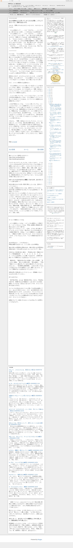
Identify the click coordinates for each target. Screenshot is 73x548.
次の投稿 (12, 149)
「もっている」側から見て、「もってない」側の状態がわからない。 (55, 129)
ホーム (10, 8)
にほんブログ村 (55, 67)
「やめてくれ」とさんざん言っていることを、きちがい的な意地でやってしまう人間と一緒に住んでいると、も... (55, 109)
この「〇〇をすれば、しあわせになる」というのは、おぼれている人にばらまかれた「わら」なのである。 (55, 113)
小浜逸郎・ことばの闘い (51, 197)
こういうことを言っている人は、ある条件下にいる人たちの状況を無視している (55, 146)
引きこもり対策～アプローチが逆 (20, 8)
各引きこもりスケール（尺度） (37, 10)
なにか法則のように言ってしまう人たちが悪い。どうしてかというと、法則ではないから (55, 136)
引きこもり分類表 (49, 10)
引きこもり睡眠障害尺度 (13, 12)
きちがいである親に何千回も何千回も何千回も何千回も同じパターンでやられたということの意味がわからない (55, 155)
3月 (50, 171)
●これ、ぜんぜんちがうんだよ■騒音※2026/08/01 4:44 (24, 383)
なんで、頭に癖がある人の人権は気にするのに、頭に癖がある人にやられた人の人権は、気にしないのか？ (55, 142)
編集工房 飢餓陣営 (50, 202)
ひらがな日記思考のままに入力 (52, 195)
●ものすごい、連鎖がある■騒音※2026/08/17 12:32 (23, 474)
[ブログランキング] (55, 213)
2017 (49, 179)
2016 (49, 180)
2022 (49, 95)
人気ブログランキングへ (55, 82)
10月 (50, 101)
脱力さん (30, 8)
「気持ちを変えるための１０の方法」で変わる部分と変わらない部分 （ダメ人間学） (45, 12)
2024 (49, 92)
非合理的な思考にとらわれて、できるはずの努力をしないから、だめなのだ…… (55, 120)
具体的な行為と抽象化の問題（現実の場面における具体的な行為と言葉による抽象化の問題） (55, 105)
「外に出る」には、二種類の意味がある (16, 14)
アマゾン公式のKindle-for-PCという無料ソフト (55, 46)
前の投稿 (41, 149)
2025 (49, 90)
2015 (49, 182)
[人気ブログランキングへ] (56, 81)
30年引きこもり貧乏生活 (14, 3)
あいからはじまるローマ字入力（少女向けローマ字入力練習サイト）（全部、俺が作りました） (55, 190)
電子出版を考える (24, 12)
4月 (50, 169)
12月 (50, 98)
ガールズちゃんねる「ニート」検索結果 (54, 193)
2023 (49, 93)
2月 (50, 172)
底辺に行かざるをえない (25, 10)
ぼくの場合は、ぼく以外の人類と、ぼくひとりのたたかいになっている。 (55, 126)
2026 (49, 89)
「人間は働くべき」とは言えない (49, 14)
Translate (51, 247)
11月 (50, 99)
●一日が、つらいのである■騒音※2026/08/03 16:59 (23, 462)
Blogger (40, 539)
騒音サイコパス (37, 8)
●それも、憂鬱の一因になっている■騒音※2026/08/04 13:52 (26, 450)
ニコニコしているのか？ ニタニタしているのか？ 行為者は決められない (55, 133)
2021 (49, 96)
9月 (50, 102)
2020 (49, 176)
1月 (50, 174)
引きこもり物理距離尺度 (13, 10)
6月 (50, 166)
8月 (50, 163)
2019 (49, 177)
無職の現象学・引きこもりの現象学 (48, 8)
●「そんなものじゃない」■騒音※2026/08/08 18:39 (23, 486)
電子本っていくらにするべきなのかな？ (33, 14)
